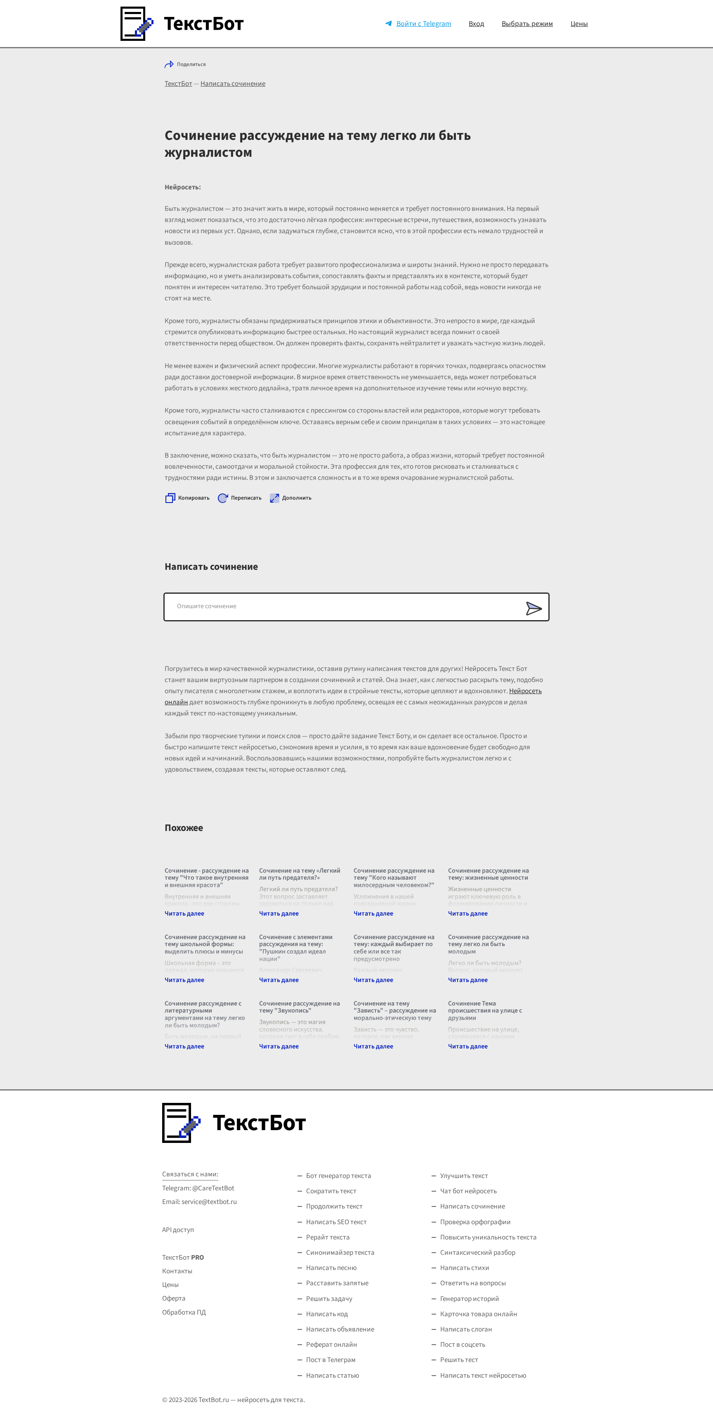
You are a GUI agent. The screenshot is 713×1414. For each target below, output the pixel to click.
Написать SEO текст (336, 1222)
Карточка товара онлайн (478, 1314)
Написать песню (331, 1268)
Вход (476, 24)
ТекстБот (178, 84)
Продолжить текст (334, 1206)
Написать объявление (340, 1329)
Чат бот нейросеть (468, 1191)
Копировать (194, 498)
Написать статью (332, 1376)
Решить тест (459, 1360)
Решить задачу (329, 1299)
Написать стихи (464, 1268)
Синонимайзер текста (340, 1253)
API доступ (178, 1230)
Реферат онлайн (331, 1345)
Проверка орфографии (475, 1222)
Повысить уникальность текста (488, 1237)
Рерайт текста (328, 1237)
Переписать (246, 498)
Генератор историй (469, 1299)
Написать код (327, 1314)
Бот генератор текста (338, 1176)
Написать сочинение (233, 84)
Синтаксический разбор (477, 1253)
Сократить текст (331, 1191)
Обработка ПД (184, 1312)
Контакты (177, 1271)
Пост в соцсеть (462, 1345)
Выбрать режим (527, 24)
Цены (579, 24)
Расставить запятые (337, 1283)
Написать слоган (466, 1329)
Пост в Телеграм (331, 1360)
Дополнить (297, 498)
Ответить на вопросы (473, 1283)
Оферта (174, 1298)
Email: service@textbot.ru (199, 1202)
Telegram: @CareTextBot (198, 1188)
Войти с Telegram (424, 24)
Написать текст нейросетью (483, 1376)
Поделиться (191, 64)
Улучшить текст (464, 1176)
